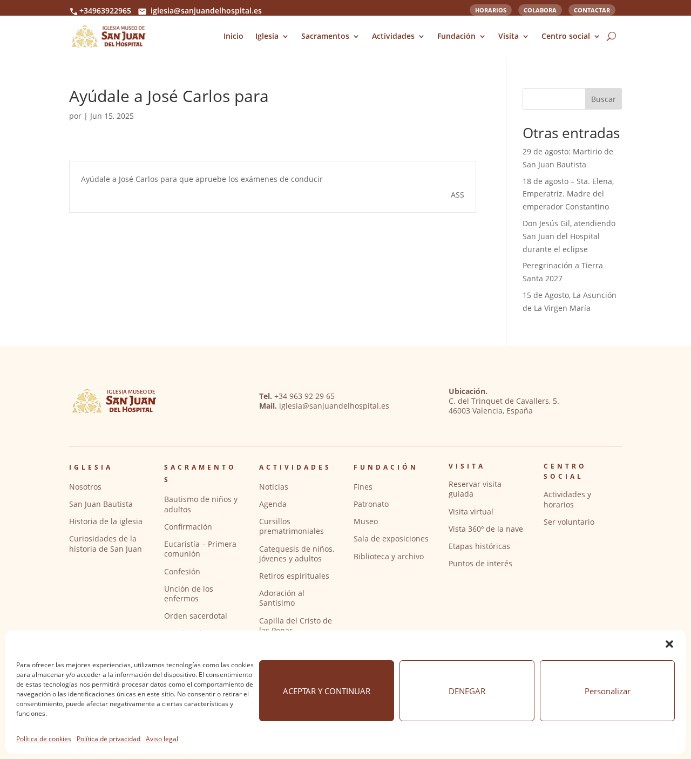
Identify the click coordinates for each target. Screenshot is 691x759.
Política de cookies (43, 738)
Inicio (233, 36)
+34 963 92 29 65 (304, 396)
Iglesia (267, 36)
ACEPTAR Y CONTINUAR (326, 691)
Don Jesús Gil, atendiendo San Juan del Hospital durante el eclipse (569, 236)
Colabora (540, 9)
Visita (508, 36)
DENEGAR (467, 691)
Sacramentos (325, 36)
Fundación (456, 36)
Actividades (393, 36)
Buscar (603, 99)
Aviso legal (162, 738)
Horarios (490, 9)
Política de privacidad (108, 738)
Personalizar (608, 691)
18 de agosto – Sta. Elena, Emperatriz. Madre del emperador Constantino (568, 194)
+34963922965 (105, 10)
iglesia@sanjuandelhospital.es (206, 10)
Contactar (592, 9)
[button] (669, 644)
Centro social (565, 36)
